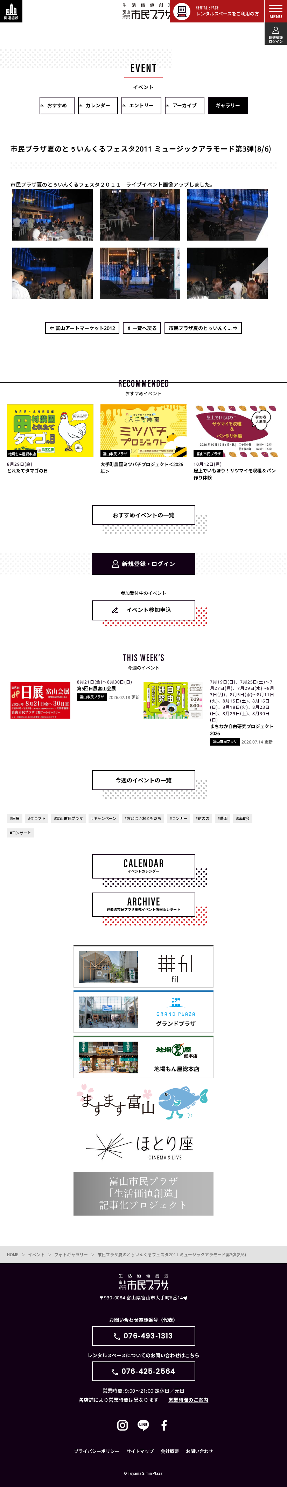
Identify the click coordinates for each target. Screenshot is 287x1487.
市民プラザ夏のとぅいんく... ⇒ (203, 327)
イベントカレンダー (143, 871)
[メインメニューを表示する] (276, 11)
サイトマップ (140, 1451)
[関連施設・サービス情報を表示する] (11, 11)
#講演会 (243, 818)
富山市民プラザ (147, 11)
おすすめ (57, 105)
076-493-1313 (148, 1336)
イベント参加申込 (148, 609)
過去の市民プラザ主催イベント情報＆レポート (143, 909)
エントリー (141, 105)
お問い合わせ (199, 1451)
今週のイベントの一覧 (143, 780)
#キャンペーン (103, 818)
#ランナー (178, 818)
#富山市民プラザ (68, 818)
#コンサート (20, 832)
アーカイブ (185, 105)
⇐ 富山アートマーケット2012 (82, 327)
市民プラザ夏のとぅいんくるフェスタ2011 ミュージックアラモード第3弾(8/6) (171, 1254)
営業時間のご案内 (188, 1399)
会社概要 (170, 1451)
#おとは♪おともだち (143, 818)
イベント (36, 1254)
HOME (13, 1254)
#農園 (222, 818)
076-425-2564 (148, 1371)
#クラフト (37, 818)
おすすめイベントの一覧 (143, 515)
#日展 (15, 818)
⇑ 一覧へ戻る (142, 327)
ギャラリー (228, 105)
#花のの (202, 818)
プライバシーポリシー (96, 1451)
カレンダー (98, 105)
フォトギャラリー (71, 1254)
